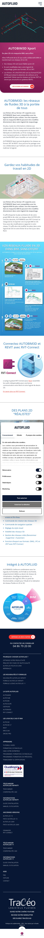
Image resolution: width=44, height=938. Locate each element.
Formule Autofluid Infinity (13, 681)
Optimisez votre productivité (14, 660)
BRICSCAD (6, 731)
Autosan (6, 701)
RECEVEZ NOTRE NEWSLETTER (22, 915)
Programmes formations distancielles (17, 754)
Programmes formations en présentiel (17, 757)
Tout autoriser (22, 498)
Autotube (6, 698)
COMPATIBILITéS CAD (10, 792)
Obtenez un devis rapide (20, 637)
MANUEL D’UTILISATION (11, 806)
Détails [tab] (19, 435)
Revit (30, 381)
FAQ (4, 875)
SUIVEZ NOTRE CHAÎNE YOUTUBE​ (22, 912)
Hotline (6, 878)
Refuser (22, 511)
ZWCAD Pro (7, 734)
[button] (22, 186)
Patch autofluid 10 (10, 819)
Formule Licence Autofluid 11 (14, 683)
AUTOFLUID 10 (8, 816)
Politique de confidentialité (13, 923)
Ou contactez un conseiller (22, 643)
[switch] (39, 476)
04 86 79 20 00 (22, 646)
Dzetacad (6, 707)
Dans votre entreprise (11, 751)
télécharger (7, 789)
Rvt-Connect (7, 712)
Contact (6, 881)
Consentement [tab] (7, 435)
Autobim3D (7, 709)
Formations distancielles (12, 748)
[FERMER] (22, 933)
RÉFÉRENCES (7, 668)
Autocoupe (7, 704)
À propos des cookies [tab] (34, 435)
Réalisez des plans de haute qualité (16, 663)
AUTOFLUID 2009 (8, 822)
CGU (22, 923)
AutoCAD (6, 722)
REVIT (5, 728)
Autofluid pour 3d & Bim (12, 666)
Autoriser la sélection (22, 504)
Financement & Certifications (14, 760)
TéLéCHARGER (7, 848)
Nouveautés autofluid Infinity (14, 678)
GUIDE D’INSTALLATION (10, 803)
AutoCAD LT (7, 725)
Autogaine (7, 695)
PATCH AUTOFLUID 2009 (11, 825)
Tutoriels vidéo (9, 745)
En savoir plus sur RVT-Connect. (14, 391)
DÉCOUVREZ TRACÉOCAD (22, 918)
